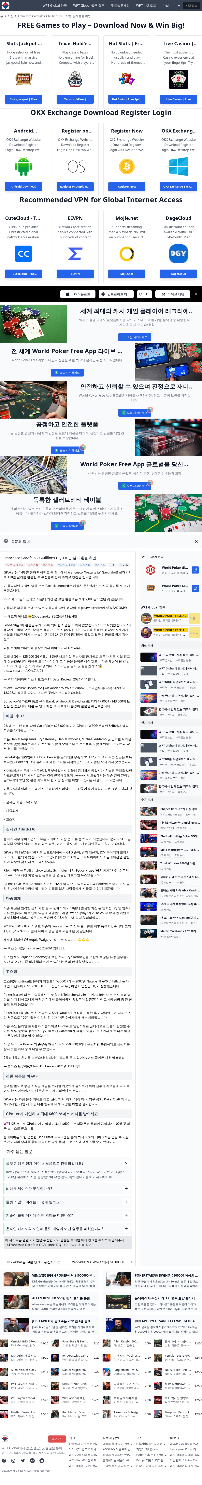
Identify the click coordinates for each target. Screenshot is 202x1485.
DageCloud (178, 218)
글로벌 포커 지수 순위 (172, 882)
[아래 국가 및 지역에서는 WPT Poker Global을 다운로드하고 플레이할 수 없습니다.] (148, 698)
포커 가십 (191, 814)
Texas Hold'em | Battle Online (75, 43)
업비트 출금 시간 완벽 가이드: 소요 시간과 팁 (117, 1445)
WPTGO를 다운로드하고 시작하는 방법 (84, 1456)
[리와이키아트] (148, 879)
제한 (183, 701)
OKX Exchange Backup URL (178, 131)
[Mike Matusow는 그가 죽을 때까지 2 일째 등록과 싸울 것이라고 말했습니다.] (148, 852)
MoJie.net (127, 218)
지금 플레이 (195, 618)
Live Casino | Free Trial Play (178, 43)
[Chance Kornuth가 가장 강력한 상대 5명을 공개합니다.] (148, 811)
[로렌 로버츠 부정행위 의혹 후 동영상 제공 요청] (148, 906)
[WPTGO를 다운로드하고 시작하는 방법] (148, 684)
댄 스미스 (191, 923)
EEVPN (75, 218)
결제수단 (182, 714)
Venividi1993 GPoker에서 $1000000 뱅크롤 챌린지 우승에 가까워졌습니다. (100, 1262)
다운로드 (191, 5)
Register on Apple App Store (75, 131)
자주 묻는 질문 (183, 660)
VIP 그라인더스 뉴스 (171, 814)
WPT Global (173, 674)
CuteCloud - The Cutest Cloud (23, 218)
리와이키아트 (193, 882)
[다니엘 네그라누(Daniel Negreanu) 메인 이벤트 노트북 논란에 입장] (148, 825)
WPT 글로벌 (166, 660)
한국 (162, 714)
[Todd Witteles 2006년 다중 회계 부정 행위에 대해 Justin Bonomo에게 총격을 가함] (148, 865)
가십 (166, 5)
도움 (162, 674)
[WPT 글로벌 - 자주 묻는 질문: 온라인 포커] (148, 657)
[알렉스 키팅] (148, 893)
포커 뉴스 (179, 841)
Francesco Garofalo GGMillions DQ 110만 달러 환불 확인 (54, 16)
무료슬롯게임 (120, 5)
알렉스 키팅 (192, 896)
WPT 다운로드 (146, 5)
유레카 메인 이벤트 (190, 936)
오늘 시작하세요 (134, 338)
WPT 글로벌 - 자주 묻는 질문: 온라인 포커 (83, 1467)
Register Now (127, 131)
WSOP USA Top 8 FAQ (184, 1443)
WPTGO (164, 687)
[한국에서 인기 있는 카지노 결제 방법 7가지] (148, 711)
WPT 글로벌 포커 (169, 701)
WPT (7, 1123)
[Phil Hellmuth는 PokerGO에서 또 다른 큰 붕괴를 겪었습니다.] (148, 838)
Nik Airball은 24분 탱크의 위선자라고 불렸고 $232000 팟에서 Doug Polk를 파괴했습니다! (35, 1262)
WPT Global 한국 (55, 5)
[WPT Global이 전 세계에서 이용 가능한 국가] (148, 671)
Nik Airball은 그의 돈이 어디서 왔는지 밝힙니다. (151, 1445)
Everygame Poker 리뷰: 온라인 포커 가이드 (185, 1451)
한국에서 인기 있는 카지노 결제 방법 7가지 (84, 1445)
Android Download (23, 131)
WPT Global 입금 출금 (89, 5)
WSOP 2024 (167, 828)
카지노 (171, 714)
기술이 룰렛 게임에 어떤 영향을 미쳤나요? (118, 1467)
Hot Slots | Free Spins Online (127, 43)
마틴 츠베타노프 (169, 936)
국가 (185, 674)
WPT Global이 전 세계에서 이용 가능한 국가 (84, 1462)
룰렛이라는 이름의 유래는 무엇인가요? (117, 1462)
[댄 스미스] (148, 920)
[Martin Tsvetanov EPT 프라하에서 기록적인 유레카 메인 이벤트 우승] (148, 933)
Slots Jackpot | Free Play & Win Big (23, 43)
